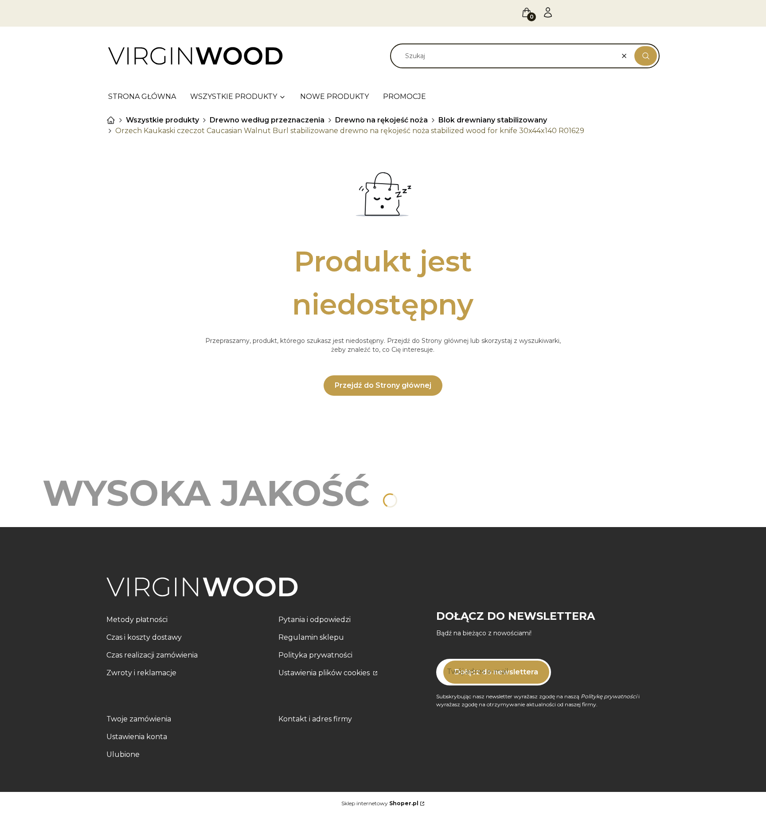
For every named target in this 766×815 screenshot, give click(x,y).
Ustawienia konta (136, 736)
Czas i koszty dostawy (144, 637)
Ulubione (123, 754)
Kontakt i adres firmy (315, 719)
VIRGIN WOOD (110, 120)
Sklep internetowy (379, 803)
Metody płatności (137, 619)
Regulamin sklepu (311, 637)
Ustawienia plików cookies (324, 673)
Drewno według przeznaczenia (267, 120)
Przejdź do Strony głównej (383, 385)
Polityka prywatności (315, 655)
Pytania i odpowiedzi (314, 619)
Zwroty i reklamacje (141, 673)
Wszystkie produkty (162, 120)
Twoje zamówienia (138, 719)
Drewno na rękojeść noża (381, 120)
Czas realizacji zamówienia (152, 655)
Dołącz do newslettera (496, 672)
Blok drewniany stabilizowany (492, 120)
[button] (645, 56)
